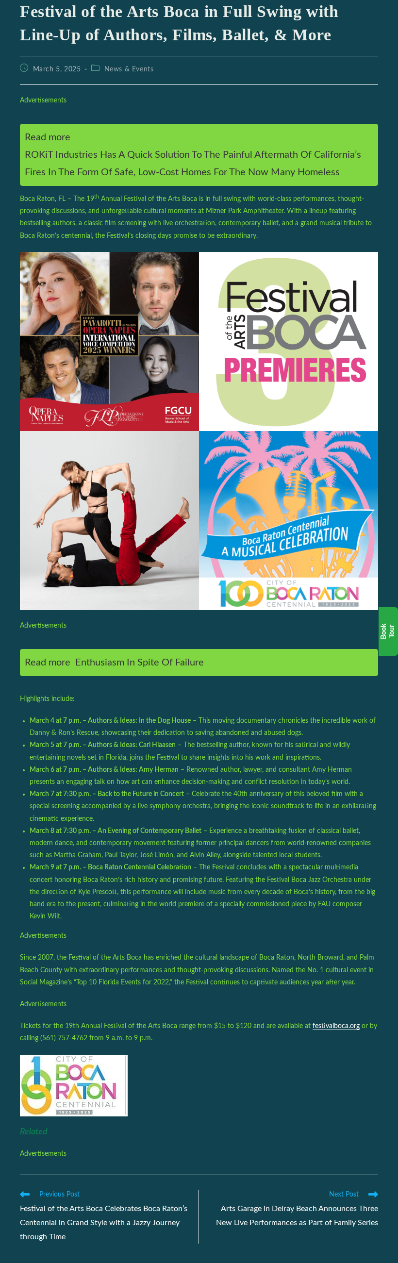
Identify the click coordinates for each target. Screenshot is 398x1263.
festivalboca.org (336, 1026)
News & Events (129, 69)
